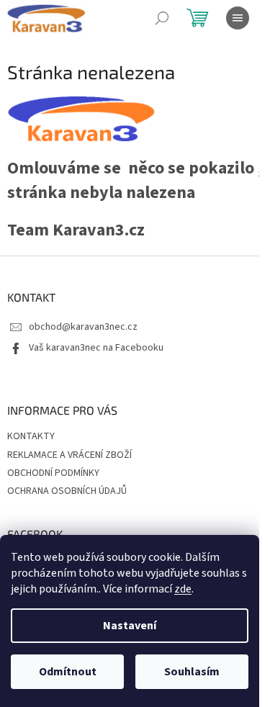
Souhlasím (192, 672)
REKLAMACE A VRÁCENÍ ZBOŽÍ (69, 455)
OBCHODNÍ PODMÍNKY (53, 473)
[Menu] (237, 18)
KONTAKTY (31, 436)
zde (183, 589)
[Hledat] (162, 18)
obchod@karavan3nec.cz (83, 327)
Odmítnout (67, 672)
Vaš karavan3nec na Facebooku (96, 348)
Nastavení (129, 626)
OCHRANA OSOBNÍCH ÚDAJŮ (67, 491)
